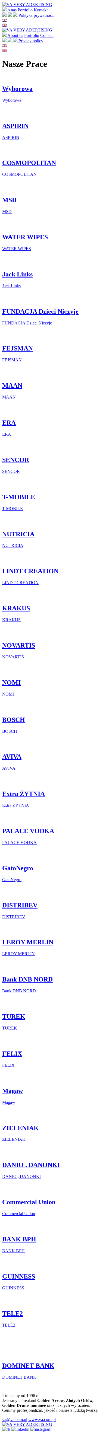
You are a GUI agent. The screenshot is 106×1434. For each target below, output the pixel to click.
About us (15, 35)
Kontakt (41, 10)
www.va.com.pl (42, 1419)
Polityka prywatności (36, 15)
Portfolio (25, 10)
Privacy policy (30, 41)
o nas (12, 10)
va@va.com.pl (14, 1419)
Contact (47, 35)
